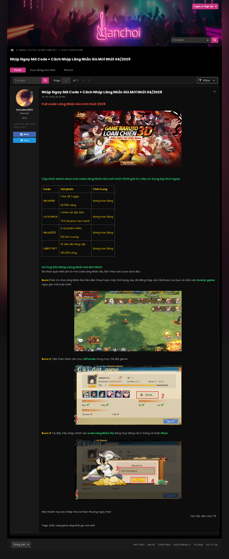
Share (26, 134)
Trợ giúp (198, 544)
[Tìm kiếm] (214, 40)
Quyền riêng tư (182, 544)
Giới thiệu (138, 544)
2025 (51, 525)
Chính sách (164, 544)
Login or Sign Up (203, 6)
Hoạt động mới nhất (42, 70)
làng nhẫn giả (76, 525)
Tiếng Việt (19, 544)
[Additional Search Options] (207, 40)
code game (61, 525)
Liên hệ (151, 544)
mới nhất (90, 525)
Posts (17, 70)
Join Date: (19, 123)
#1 (214, 91)
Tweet (26, 140)
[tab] (18, 70)
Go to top (212, 544)
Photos (68, 70)
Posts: (17, 127)
